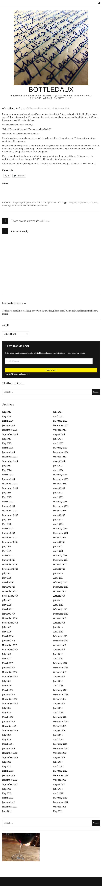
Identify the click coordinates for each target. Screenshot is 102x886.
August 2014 (59, 730)
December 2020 (60, 560)
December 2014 (60, 721)
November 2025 (9, 430)
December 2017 (60, 641)
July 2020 (6, 573)
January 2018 (8, 641)
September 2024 (10, 461)
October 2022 (59, 510)
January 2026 (8, 425)
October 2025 (59, 430)
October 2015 (59, 699)
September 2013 (10, 757)
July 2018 (6, 627)
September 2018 (10, 623)
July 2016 (6, 681)
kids (91, 202)
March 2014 (7, 744)
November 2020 (9, 564)
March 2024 (7, 475)
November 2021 (9, 537)
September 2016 (10, 676)
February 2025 (60, 448)
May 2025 (6, 443)
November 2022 (9, 510)
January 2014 (8, 748)
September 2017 (10, 650)
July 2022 (6, 519)
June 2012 (58, 789)
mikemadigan (8, 108)
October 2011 (59, 807)
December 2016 (60, 667)
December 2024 (60, 452)
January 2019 (8, 614)
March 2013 (7, 771)
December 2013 (60, 748)
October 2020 (59, 564)
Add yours (45, 221)
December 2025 (60, 425)
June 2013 (58, 762)
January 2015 (8, 721)
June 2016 (58, 681)
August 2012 (59, 784)
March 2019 (7, 609)
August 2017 (59, 650)
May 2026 (6, 416)
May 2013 (6, 766)
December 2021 (60, 533)
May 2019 (6, 605)
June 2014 (58, 735)
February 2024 (60, 475)
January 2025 (8, 452)
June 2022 (58, 519)
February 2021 (60, 555)
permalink (42, 206)
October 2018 (59, 618)
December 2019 (60, 587)
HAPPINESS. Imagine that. (58, 108)
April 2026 (58, 416)
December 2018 (60, 614)
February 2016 (60, 690)
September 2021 (10, 542)
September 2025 (10, 434)
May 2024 (6, 470)
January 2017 (8, 667)
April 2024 (58, 470)
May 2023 (6, 497)
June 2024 (58, 466)
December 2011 (60, 802)
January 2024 (8, 479)
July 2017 (6, 654)
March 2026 (7, 421)
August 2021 (59, 542)
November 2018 (9, 618)
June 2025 (58, 439)
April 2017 (58, 659)
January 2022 (8, 533)
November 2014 (9, 726)
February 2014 (60, 744)
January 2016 (8, 694)
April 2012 (58, 793)
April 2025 (58, 443)
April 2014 (58, 739)
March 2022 (7, 528)
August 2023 (59, 488)
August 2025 (59, 434)
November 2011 (9, 807)
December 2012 (60, 775)
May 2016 (6, 685)
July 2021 (6, 546)
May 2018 (6, 632)
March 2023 (7, 501)
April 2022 (58, 524)
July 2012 (6, 789)
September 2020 (10, 569)
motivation (16, 206)
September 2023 (10, 488)
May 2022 (6, 524)
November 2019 (9, 591)
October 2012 (59, 780)
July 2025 (6, 439)
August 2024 (59, 461)
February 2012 (60, 798)
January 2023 (8, 506)
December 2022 (60, 506)
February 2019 (60, 609)
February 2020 (60, 582)
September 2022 (10, 515)
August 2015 (59, 703)
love (96, 202)
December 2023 (60, 479)
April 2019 (58, 605)
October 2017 (59, 645)
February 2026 (60, 421)
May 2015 (6, 712)
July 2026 (6, 412)
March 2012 (7, 798)
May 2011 (57, 811)
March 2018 (7, 636)
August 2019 (59, 596)
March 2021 (7, 555)
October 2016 (59, 672)
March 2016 (7, 690)
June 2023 (58, 492)
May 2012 (6, 793)
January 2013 (8, 775)
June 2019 (58, 600)
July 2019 (6, 600)
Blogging (73, 202)
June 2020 (58, 573)
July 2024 (6, 466)
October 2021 (59, 537)
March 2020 (7, 582)
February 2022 (60, 528)
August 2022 (59, 515)
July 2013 (6, 762)
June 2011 (7, 811)
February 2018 (60, 636)
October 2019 (59, 591)
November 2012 (9, 780)
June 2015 (58, 708)
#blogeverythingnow (37, 108)
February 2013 (60, 771)
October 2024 (59, 457)
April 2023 (58, 497)
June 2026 (58, 412)
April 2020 (58, 578)
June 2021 (58, 546)
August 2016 (59, 676)
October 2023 (59, 484)
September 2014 (10, 730)
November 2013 (9, 753)
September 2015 (10, 703)
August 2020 (59, 569)
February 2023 (60, 501)
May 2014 (6, 739)
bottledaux (51, 89)
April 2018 (58, 632)
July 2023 (6, 492)
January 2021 (8, 560)
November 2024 (9, 457)
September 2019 (10, 596)
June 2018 (58, 627)
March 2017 (7, 663)
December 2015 (60, 694)
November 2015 (9, 699)
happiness (83, 202)
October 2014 (59, 726)
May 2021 (6, 551)
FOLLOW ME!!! (51, 370)
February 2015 (60, 717)
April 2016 (58, 685)
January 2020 (8, 587)
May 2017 (6, 659)
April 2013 (58, 766)
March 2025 (7, 448)
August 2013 (59, 757)
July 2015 (6, 708)
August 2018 (59, 623)
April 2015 (58, 712)
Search (98, 3)
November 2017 (9, 645)
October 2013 (59, 753)
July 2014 (6, 735)
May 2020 (6, 578)
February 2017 (60, 663)
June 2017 (58, 654)
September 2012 (10, 784)
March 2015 (7, 717)
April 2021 (58, 551)
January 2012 (8, 802)
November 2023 (9, 484)
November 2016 (9, 672)
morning (6, 206)
